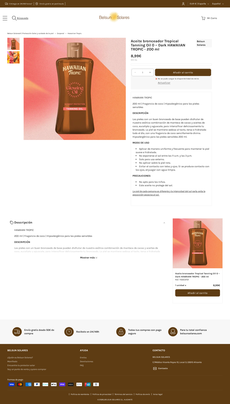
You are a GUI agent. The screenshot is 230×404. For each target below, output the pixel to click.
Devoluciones (86, 361)
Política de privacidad (101, 394)
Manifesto (12, 361)
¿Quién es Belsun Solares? (20, 357)
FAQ (82, 365)
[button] (5, 18)
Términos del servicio (124, 394)
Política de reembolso (80, 394)
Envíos (83, 357)
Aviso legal (157, 394)
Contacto (163, 368)
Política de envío (143, 394)
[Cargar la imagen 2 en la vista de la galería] (13, 57)
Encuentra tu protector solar (21, 365)
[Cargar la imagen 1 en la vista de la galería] (13, 44)
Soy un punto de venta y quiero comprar (26, 369)
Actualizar (164, 82)
